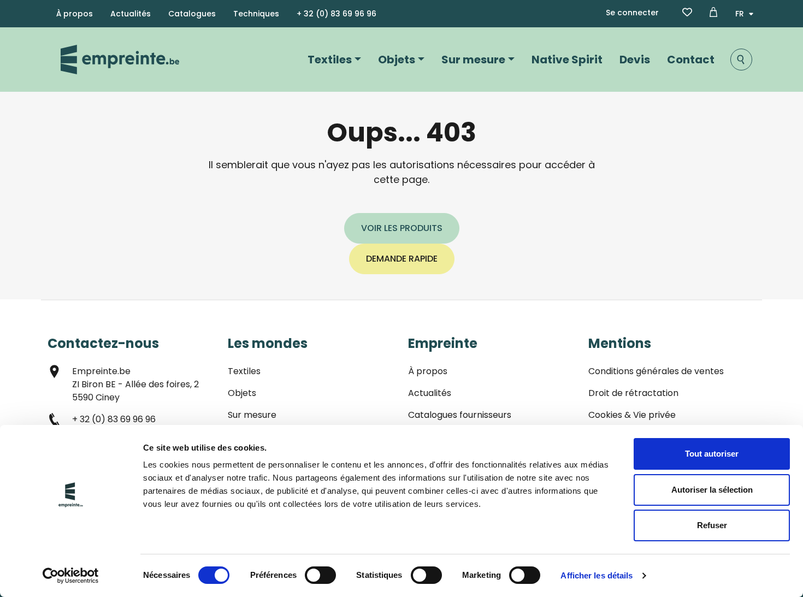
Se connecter (632, 12)
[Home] (120, 59)
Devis (634, 59)
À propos (74, 13)
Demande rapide (402, 258)
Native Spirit (567, 59)
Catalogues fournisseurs (459, 415)
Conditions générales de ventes (656, 371)
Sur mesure (473, 59)
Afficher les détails (596, 575)
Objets (396, 59)
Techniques (256, 13)
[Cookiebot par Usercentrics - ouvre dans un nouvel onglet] (71, 576)
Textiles (330, 59)
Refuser (712, 525)
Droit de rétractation (633, 393)
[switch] (320, 575)
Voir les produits (401, 228)
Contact (691, 59)
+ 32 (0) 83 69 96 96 (336, 13)
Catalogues (192, 13)
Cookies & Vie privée (632, 415)
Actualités (130, 13)
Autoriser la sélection (712, 489)
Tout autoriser (712, 453)
